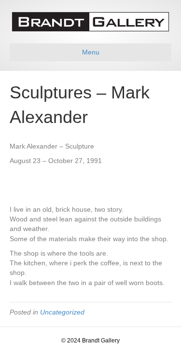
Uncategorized (62, 312)
